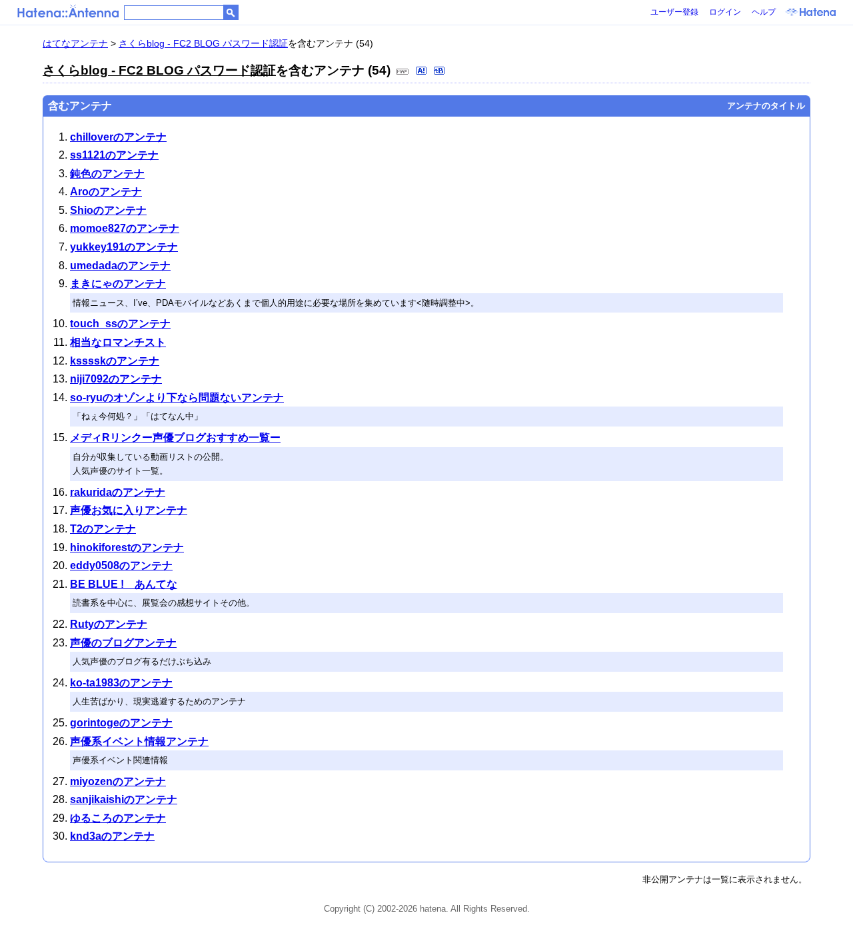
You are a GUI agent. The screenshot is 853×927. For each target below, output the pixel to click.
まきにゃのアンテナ (118, 283)
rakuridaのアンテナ (117, 492)
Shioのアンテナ (108, 210)
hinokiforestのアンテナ (127, 547)
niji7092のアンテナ (116, 379)
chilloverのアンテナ (118, 137)
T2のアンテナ (103, 528)
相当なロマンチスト (118, 342)
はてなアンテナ (75, 43)
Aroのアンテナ (106, 191)
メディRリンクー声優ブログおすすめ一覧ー (175, 437)
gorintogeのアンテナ (121, 722)
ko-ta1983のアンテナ (121, 682)
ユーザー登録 (674, 12)
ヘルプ (764, 12)
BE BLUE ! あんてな (123, 584)
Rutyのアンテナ (108, 624)
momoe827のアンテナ (124, 228)
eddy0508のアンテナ (121, 565)
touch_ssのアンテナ (120, 323)
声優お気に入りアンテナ (128, 510)
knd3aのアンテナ (112, 836)
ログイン (725, 12)
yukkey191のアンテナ (124, 247)
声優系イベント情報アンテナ (139, 741)
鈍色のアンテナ (107, 173)
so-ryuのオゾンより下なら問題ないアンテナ (177, 397)
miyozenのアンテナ (118, 781)
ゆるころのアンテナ (118, 818)
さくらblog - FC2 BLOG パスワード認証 (203, 43)
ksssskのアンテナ (114, 361)
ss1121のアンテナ (114, 155)
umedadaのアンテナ (120, 265)
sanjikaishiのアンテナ (123, 799)
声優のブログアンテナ (123, 642)
